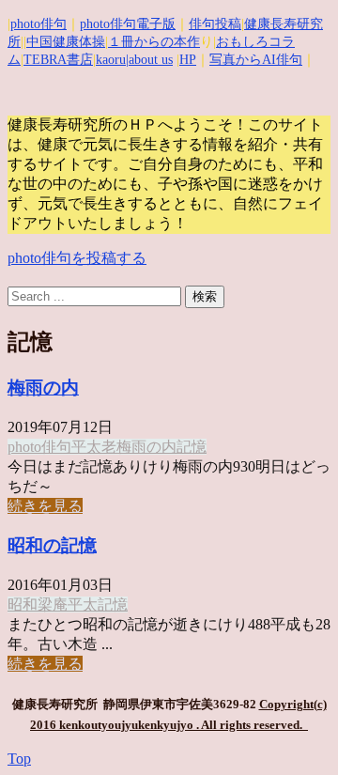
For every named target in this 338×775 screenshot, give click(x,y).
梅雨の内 (43, 387)
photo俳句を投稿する (77, 258)
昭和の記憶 (52, 545)
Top (19, 759)
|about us (149, 60)
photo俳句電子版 (128, 24)
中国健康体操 (65, 42)
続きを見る (45, 506)
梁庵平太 (68, 604)
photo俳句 (38, 24)
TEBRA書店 (58, 60)
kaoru (111, 60)
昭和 (23, 604)
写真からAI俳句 (255, 60)
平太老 (93, 447)
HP (187, 60)
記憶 (192, 447)
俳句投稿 (215, 24)
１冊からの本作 (154, 42)
